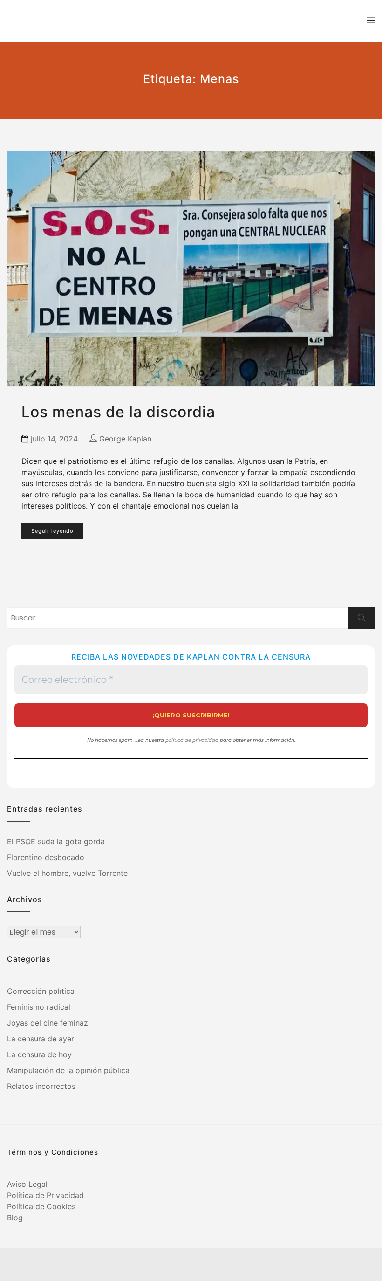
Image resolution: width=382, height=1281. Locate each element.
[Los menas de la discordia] (191, 268)
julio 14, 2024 (54, 438)
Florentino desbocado (45, 857)
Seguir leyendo (52, 531)
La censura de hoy (39, 1054)
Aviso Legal (27, 1184)
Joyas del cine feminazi (48, 1022)
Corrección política (41, 991)
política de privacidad (191, 740)
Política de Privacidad (45, 1195)
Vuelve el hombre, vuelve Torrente (67, 873)
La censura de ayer (40, 1038)
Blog (15, 1217)
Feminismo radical (38, 1007)
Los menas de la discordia (118, 412)
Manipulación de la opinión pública (68, 1070)
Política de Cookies (41, 1206)
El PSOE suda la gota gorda (56, 841)
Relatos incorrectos (41, 1086)
